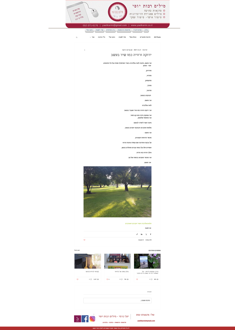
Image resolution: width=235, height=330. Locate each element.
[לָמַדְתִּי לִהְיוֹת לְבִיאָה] (87, 261)
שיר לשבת (122, 37)
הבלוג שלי (132, 37)
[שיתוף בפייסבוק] (150, 234)
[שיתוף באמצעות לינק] (137, 234)
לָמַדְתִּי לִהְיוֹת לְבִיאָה (92, 272)
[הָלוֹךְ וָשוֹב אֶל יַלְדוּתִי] (117, 261)
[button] (77, 37)
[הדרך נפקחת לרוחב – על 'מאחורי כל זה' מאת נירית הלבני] (147, 261)
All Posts (157, 37)
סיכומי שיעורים (145, 37)
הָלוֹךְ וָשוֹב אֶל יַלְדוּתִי (122, 272)
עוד (93, 37)
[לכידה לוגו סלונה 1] (77, 318)
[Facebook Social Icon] (85, 318)
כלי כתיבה (101, 37)
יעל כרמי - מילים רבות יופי (114, 316)
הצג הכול (77, 250)
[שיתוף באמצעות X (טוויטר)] (146, 234)
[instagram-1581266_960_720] (92, 318)
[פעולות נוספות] (85, 50)
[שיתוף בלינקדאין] (141, 234)
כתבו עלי (112, 37)
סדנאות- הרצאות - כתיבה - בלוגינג (114, 322)
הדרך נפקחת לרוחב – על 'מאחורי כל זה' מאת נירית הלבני (147, 272)
